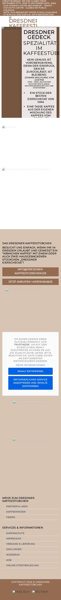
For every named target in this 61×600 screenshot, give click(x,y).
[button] (4, 21)
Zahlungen (14, 549)
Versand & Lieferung (20, 543)
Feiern (10, 517)
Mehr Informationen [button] (30, 365)
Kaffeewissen (16, 511)
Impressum (13, 538)
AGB (9, 560)
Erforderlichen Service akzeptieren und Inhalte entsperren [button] (30, 383)
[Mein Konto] (41, 21)
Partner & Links (17, 506)
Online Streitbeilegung (22, 565)
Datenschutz (15, 533)
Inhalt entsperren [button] (30, 371)
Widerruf (13, 554)
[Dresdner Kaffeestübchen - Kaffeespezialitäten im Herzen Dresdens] (23, 21)
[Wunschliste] (49, 21)
